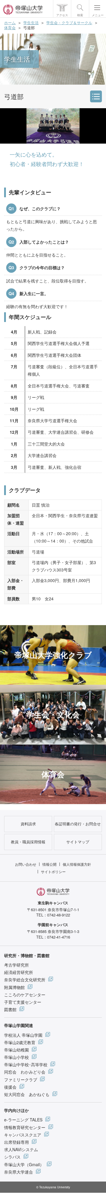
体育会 (10, 27)
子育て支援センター (22, 1002)
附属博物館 (14, 987)
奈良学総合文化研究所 (24, 980)
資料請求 (28, 824)
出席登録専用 (16, 1142)
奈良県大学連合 (18, 1172)
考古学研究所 (16, 965)
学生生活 (31, 22)
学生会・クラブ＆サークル (69, 22)
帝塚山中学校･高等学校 (25, 1064)
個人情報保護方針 (77, 864)
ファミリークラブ (20, 1079)
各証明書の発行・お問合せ (78, 824)
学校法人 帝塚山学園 (23, 1035)
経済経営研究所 (18, 972)
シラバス (12, 1157)
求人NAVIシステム (21, 1149)
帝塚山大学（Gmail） (24, 1164)
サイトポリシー (53, 871)
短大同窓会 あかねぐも (26, 1094)
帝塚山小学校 (16, 1057)
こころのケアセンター (24, 995)
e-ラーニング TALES (23, 1120)
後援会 (10, 1087)
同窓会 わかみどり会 (24, 1072)
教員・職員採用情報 (28, 842)
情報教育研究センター (24, 1127)
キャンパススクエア (22, 1135)
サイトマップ (77, 842)
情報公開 (49, 864)
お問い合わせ (25, 864)
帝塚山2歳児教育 (19, 1042)
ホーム (10, 22)
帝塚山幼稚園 (16, 1050)
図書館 (10, 1009)
